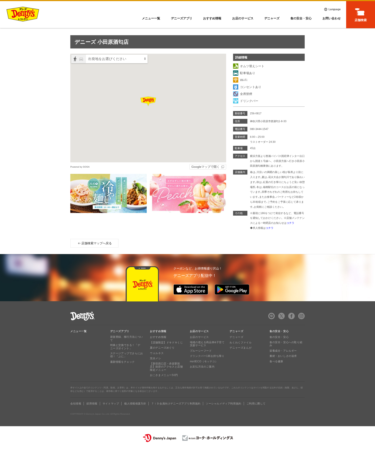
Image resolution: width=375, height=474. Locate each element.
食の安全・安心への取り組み (286, 344)
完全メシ (155, 358)
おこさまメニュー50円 (164, 375)
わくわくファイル (241, 342)
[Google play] (232, 289)
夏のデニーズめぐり (162, 347)
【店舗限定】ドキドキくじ (166, 342)
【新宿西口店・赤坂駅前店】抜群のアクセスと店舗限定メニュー (166, 366)
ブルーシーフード (201, 350)
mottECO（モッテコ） (204, 361)
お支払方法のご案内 (202, 366)
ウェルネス (157, 353)
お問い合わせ (331, 18)
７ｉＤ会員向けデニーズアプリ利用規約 (176, 403)
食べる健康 (276, 361)
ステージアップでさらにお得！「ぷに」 (126, 355)
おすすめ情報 (212, 18)
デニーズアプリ (181, 18)
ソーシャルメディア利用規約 (223, 403)
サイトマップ (111, 403)
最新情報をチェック (122, 361)
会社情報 (75, 403)
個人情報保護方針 (135, 403)
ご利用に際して (256, 403)
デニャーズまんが (241, 347)
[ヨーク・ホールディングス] (207, 438)
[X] (281, 316)
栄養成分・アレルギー (283, 350)
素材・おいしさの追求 (283, 356)
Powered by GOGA (80, 167)
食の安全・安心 (301, 18)
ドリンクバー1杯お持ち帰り (207, 356)
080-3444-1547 (259, 129)
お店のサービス (242, 18)
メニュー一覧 (78, 331)
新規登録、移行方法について (126, 338)
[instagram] (301, 316)
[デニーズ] (23, 14)
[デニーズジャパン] (159, 438)
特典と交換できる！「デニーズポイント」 (125, 347)
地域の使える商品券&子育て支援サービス (207, 344)
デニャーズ (272, 18)
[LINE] (271, 316)
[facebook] (291, 316)
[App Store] (190, 289)
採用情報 (91, 403)
